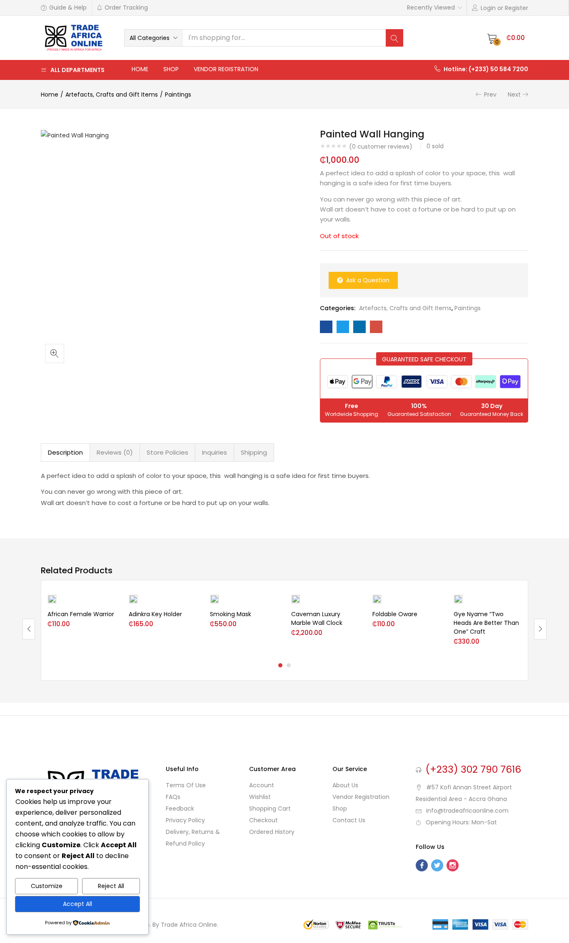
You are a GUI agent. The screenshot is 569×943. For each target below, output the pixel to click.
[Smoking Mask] (214, 598)
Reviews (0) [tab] (115, 452)
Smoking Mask (230, 614)
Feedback (180, 808)
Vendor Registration (226, 69)
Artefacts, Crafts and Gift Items (111, 94)
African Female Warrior (80, 614)
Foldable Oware (394, 614)
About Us (345, 785)
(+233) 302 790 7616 (473, 769)
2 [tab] (289, 665)
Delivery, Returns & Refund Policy (193, 838)
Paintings (178, 94)
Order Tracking (126, 7)
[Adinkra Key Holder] (133, 598)
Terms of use (186, 785)
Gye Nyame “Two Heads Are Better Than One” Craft (486, 623)
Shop (171, 69)
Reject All (111, 886)
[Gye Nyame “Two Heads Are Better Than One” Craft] (458, 598)
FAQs (173, 797)
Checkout (263, 820)
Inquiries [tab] (214, 452)
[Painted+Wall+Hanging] (343, 327)
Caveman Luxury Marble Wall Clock (316, 618)
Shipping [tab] (254, 452)
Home (140, 69)
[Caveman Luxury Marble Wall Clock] (296, 598)
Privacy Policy (185, 820)
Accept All (77, 904)
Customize (46, 886)
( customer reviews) (380, 146)
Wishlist (260, 797)
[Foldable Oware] (377, 598)
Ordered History (271, 832)
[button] (153, 38)
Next (514, 94)
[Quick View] (109, 617)
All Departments (77, 70)
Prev (490, 94)
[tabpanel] (81, 623)
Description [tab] (65, 452)
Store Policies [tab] (167, 452)
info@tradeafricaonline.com (467, 810)
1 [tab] (280, 665)
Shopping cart (270, 808)
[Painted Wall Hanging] (326, 327)
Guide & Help (68, 7)
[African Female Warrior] (52, 598)
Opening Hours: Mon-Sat (461, 822)
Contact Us (348, 820)
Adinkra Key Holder (155, 614)
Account (261, 785)
